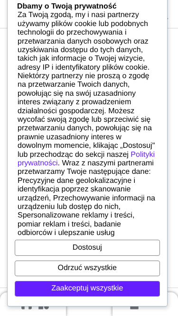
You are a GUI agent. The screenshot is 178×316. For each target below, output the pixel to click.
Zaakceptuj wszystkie (87, 288)
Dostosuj (87, 248)
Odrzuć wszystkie (87, 268)
